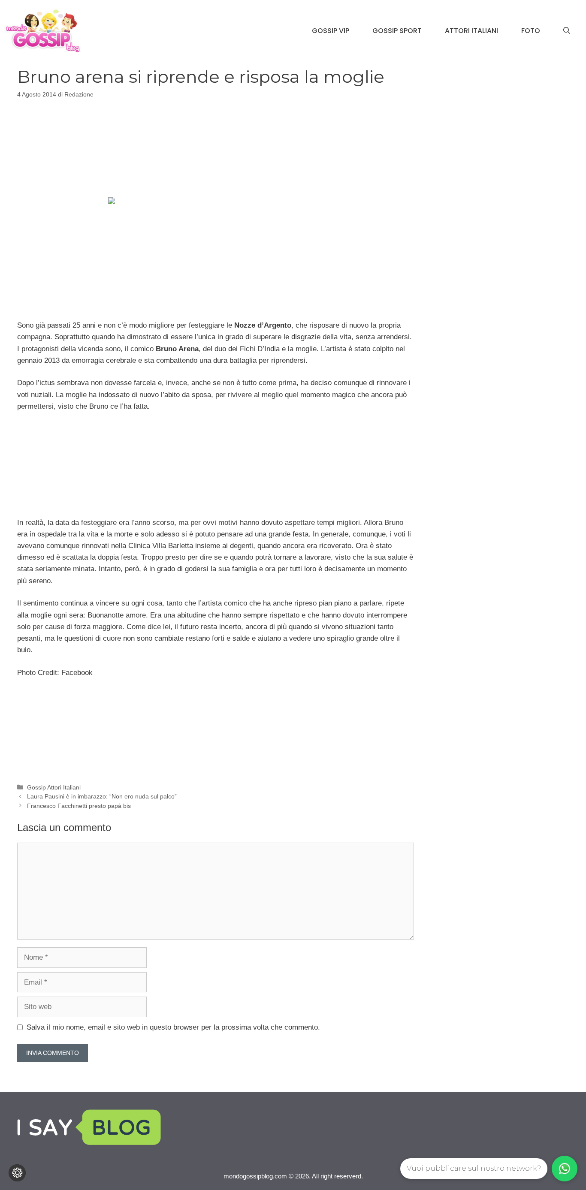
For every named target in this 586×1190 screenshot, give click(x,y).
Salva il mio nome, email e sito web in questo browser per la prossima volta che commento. (173, 1027)
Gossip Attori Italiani (54, 787)
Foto (530, 31)
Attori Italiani (471, 31)
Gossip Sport (397, 31)
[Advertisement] (215, 147)
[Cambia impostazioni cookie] (17, 1172)
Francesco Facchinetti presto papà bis (79, 805)
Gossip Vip (330, 31)
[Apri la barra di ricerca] (567, 31)
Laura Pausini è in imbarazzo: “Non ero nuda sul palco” (102, 796)
